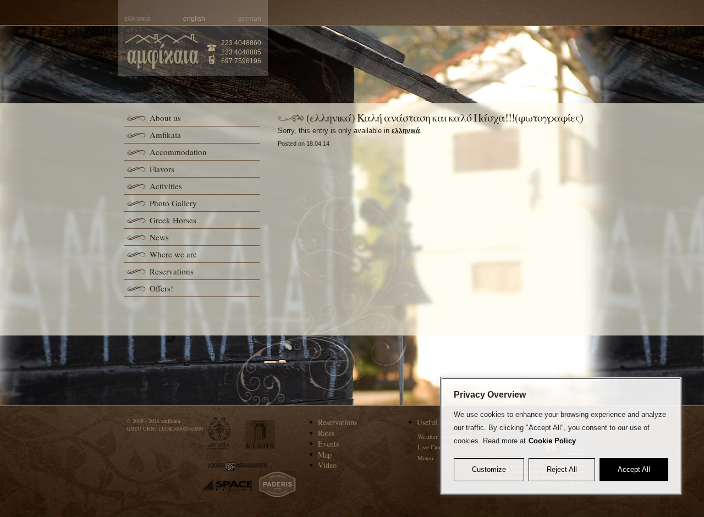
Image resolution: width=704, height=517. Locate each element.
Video (327, 465)
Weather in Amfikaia (443, 436)
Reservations (172, 271)
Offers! (161, 288)
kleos (260, 434)
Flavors (162, 168)
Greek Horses (173, 220)
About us (165, 117)
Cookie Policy (552, 441)
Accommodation (178, 151)
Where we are (173, 254)
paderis (277, 484)
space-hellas (227, 485)
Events (328, 443)
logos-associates (237, 466)
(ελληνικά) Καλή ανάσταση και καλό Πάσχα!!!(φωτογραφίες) (444, 117)
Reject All (562, 469)
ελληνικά (406, 131)
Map (325, 454)
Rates (326, 433)
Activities (166, 185)
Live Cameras (434, 447)
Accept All (634, 469)
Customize (489, 469)
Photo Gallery (173, 202)
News (159, 237)
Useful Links (437, 422)
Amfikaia (165, 134)
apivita (220, 433)
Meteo (425, 458)
